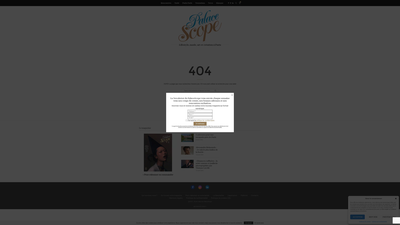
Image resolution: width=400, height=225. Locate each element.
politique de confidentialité (205, 120)
